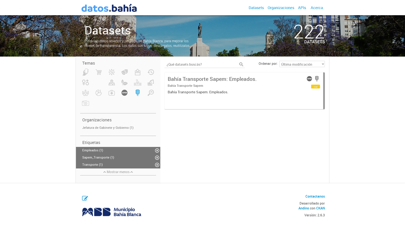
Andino (303, 208)
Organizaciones (281, 7)
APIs (302, 7)
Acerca (317, 7)
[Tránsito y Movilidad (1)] (137, 95)
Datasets (256, 7)
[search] (241, 64)
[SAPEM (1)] (124, 95)
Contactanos (315, 196)
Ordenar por (268, 63)
